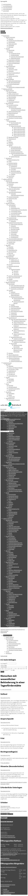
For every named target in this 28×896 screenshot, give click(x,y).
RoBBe (13, 305)
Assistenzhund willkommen (15, 40)
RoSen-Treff (11, 255)
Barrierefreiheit (7, 894)
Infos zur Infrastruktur (14, 358)
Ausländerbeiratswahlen (20, 155)
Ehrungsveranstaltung (14, 72)
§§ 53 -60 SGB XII (5, 763)
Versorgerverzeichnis (16, 361)
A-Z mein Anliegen (13, 105)
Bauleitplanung (12, 317)
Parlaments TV (12, 139)
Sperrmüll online (15, 263)
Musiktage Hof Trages (14, 388)
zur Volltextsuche (7, 6)
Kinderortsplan (15, 55)
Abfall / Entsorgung (13, 93)
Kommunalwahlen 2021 (17, 153)
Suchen (11, 431)
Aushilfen (13, 169)
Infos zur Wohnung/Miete (15, 356)
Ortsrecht (10, 177)
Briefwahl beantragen (16, 151)
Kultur (7, 384)
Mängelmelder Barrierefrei (15, 95)
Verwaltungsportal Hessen (15, 118)
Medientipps (11, 372)
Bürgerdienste (9, 103)
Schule (10, 77)
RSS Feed (10, 47)
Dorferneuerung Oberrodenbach (15, 294)
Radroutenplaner (15, 58)
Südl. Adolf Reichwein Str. (17, 285)
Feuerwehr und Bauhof (17, 288)
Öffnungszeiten (12, 92)
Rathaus (13, 292)
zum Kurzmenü (7, 4)
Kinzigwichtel (14, 230)
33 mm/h (16, 271)
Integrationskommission (14, 192)
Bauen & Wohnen (10, 282)
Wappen (10, 64)
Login (9, 140)
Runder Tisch (11, 242)
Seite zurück (4, 814)
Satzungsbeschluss (19, 322)
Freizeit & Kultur (7, 363)
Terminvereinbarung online (9, 854)
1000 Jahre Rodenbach (14, 81)
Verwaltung (9, 158)
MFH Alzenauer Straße (17, 311)
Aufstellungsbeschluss (19, 321)
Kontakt (5, 422)
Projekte (10, 290)
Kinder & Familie (10, 203)
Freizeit (8, 377)
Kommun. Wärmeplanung (15, 276)
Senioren (8, 245)
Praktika (13, 174)
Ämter (10, 161)
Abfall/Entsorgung (13, 258)
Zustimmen (3, 32)
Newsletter (11, 45)
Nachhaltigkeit (10, 256)
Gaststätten (11, 393)
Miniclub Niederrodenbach (15, 238)
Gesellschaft (9, 180)
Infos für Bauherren (13, 355)
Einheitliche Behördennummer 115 (10, 860)
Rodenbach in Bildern (14, 60)
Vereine (10, 201)
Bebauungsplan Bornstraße (18, 345)
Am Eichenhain (15, 227)
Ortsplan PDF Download (17, 56)
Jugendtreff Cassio (16, 211)
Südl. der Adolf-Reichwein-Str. (19, 319)
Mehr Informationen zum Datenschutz (11, 419)
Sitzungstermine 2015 (19, 132)
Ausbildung (14, 166)
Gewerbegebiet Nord (16, 337)
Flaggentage (11, 42)
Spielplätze (11, 243)
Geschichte (11, 50)
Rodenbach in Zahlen (14, 61)
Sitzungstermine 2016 (19, 131)
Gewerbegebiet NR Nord (17, 287)
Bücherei (8, 364)
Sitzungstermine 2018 (19, 127)
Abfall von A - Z (15, 259)
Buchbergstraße (15, 229)
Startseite (3, 629)
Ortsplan (10, 52)
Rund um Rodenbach (14, 63)
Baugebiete (11, 284)
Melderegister (12, 98)
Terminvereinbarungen (14, 111)
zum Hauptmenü (7, 7)
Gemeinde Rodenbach (7, 821)
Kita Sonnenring (15, 309)
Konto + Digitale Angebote (15, 367)
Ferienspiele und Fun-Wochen (19, 209)
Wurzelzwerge (14, 237)
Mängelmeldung (5, 858)
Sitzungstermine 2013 (19, 135)
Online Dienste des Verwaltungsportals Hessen (18, 109)
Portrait (8, 48)
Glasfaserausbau (15, 359)
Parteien (10, 142)
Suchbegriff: (4, 663)
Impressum (6, 423)
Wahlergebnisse (15, 156)
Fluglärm (10, 185)
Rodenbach (6, 35)
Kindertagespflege (13, 219)
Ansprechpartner (12, 163)
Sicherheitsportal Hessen (15, 116)
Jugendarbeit (11, 205)
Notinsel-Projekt (15, 214)
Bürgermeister (12, 121)
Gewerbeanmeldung (13, 101)
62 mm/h (16, 272)
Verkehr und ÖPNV (13, 76)
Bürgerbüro (11, 114)
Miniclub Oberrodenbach (15, 240)
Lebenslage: (4, 665)
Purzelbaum (14, 232)
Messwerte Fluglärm (16, 187)
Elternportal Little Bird (17, 224)
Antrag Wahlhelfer (15, 150)
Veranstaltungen (15, 208)
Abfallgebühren (15, 261)
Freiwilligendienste (16, 172)
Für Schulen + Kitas (13, 369)
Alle (14, 670)
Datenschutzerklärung (7, 28)
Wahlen (10, 145)
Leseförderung (12, 371)
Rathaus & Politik (7, 89)
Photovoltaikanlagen (16, 297)
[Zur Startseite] (11, 408)
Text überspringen (5, 697)
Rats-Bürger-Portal (13, 137)
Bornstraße (14, 343)
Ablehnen (3, 31)
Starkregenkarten (15, 269)
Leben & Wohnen (7, 179)
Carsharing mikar (12, 69)
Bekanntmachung (13, 113)
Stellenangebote (12, 164)
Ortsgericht (11, 74)
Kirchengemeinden (13, 197)
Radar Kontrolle (12, 43)
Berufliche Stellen (15, 171)
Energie (10, 264)
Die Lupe (10, 253)
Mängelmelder (12, 97)
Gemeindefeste (10, 79)
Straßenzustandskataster (17, 316)
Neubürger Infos (12, 198)
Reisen (10, 395)
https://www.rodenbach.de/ (8, 837)
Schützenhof (11, 390)
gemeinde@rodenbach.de (7, 835)
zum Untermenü (7, 9)
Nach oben (10, 814)
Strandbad (11, 380)
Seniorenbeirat (12, 251)
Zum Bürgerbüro (5, 886)
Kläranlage (14, 313)
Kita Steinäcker (15, 306)
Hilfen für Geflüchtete (14, 189)
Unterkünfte (11, 396)
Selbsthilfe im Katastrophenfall (16, 87)
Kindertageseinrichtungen (15, 222)
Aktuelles (10, 39)
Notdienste (9, 85)
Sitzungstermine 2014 (19, 134)
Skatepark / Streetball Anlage (18, 216)
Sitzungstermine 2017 (19, 129)
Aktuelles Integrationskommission (17, 194)
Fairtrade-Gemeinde (13, 266)
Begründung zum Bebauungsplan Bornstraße (18, 349)
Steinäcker (14, 234)
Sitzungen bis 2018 (16, 126)
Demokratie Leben (13, 182)
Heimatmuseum (12, 387)
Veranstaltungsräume (14, 400)
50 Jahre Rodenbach (13, 84)
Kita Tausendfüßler (16, 308)
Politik (7, 119)
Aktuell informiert (10, 37)
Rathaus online (12, 106)
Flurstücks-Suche (15, 53)
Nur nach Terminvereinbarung (9, 867)
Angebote (11, 248)
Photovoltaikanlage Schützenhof (19, 299)
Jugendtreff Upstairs (16, 213)
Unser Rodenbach (10, 66)
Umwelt (10, 279)
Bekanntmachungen (13, 160)
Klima (9, 267)
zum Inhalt (6, 10)
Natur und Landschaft (14, 277)
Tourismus (8, 392)
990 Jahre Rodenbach (14, 82)
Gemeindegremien (13, 124)
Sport (9, 382)
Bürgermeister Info (16, 122)
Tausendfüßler (15, 235)
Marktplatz (11, 68)
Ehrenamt (11, 71)
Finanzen (10, 143)
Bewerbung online (16, 168)
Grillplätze (11, 379)
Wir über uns (11, 374)
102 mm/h (16, 274)
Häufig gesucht (10, 90)
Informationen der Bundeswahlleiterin (16, 147)
